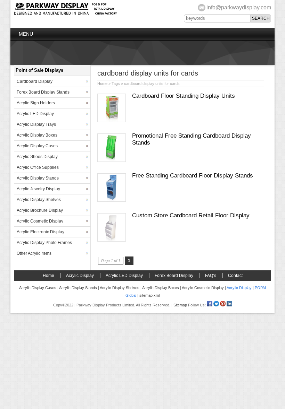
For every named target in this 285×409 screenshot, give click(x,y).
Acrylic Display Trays (36, 124)
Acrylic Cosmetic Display (40, 221)
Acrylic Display (80, 275)
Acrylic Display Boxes (37, 135)
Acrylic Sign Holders (36, 103)
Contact (235, 275)
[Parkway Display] (65, 13)
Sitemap (180, 305)
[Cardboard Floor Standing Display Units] (111, 120)
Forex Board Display (174, 275)
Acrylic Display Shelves (39, 199)
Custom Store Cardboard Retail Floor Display (191, 215)
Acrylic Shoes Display (37, 156)
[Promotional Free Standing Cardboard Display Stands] (111, 160)
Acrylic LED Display (35, 113)
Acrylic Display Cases (37, 145)
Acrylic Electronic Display (40, 231)
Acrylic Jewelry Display (38, 188)
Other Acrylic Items (34, 253)
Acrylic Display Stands (38, 178)
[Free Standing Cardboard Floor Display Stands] (111, 200)
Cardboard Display (34, 81)
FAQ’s (210, 275)
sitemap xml (149, 295)
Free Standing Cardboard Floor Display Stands (192, 175)
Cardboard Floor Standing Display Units (183, 96)
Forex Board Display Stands (43, 92)
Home (102, 83)
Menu (26, 34)
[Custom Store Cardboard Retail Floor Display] (111, 240)
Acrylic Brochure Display (40, 210)
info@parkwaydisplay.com (238, 7)
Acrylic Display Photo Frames (44, 242)
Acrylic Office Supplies (38, 167)
